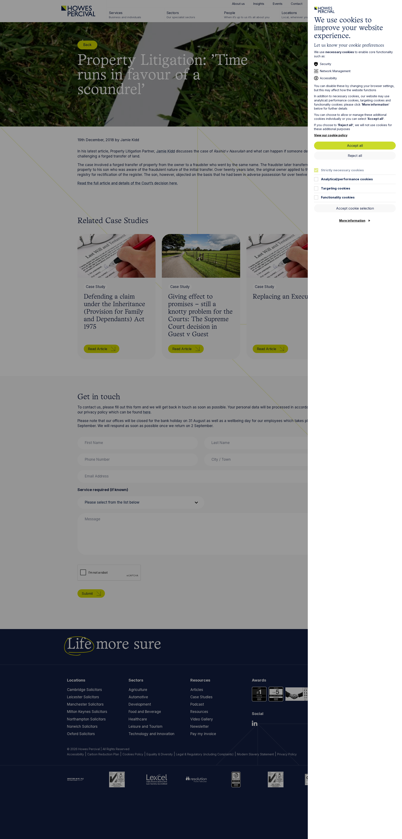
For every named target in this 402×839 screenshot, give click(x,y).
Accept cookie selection (355, 208)
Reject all (355, 155)
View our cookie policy (330, 135)
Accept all (355, 145)
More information (352, 220)
